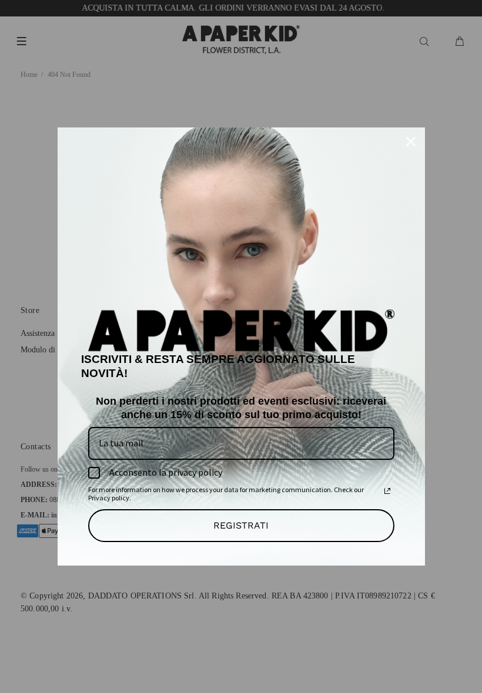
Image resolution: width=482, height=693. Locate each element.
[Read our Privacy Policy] (387, 491)
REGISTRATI (241, 525)
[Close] (411, 141)
